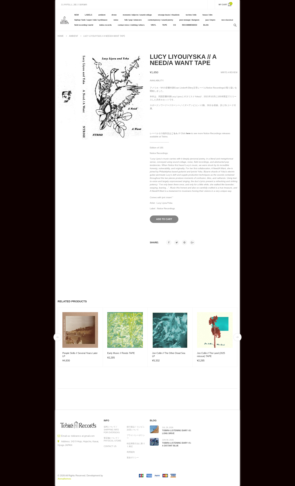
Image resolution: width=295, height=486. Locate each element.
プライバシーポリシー (136, 436)
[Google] (192, 242)
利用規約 (131, 452)
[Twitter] (176, 242)
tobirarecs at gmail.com (83, 436)
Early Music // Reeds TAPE (121, 353)
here (188, 133)
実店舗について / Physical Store (112, 439)
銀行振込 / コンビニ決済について (136, 428)
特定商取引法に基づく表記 (136, 444)
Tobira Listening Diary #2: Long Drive (176, 431)
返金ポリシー (133, 457)
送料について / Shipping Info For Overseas (112, 429)
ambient (73, 36)
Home (61, 36)
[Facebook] (168, 242)
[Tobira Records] (64, 20)
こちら (174, 133)
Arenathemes (64, 478)
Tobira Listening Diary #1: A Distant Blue (176, 444)
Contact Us (110, 446)
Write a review (229, 72)
